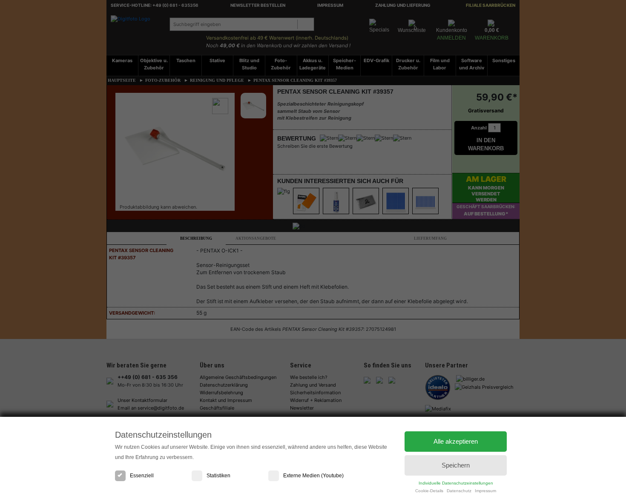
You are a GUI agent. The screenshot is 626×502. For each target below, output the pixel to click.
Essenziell (142, 476)
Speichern (456, 465)
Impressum (485, 490)
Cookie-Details (429, 490)
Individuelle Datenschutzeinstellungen (456, 483)
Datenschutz (459, 490)
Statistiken (218, 476)
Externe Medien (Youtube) (313, 476)
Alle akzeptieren (456, 441)
